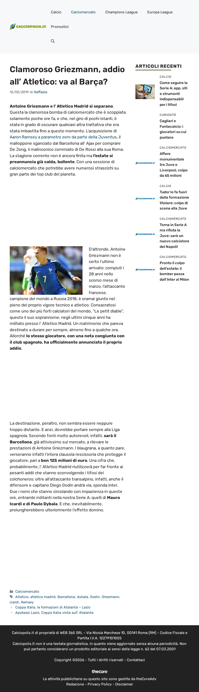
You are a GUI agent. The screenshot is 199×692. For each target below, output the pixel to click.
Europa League (160, 12)
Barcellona (66, 597)
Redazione (75, 684)
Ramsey (27, 602)
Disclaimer (124, 684)
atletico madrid (43, 597)
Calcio (56, 12)
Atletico (21, 597)
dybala (82, 597)
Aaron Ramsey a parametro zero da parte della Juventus (63, 137)
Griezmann (110, 597)
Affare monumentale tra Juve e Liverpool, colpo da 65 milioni (174, 165)
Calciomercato (83, 12)
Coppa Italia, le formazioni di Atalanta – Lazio (52, 607)
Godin (95, 597)
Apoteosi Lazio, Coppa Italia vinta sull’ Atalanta (54, 612)
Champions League (121, 12)
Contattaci (136, 660)
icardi (14, 602)
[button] (52, 41)
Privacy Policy (100, 684)
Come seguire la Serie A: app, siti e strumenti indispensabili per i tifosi (174, 94)
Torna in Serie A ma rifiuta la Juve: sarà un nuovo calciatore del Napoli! (174, 236)
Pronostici (60, 27)
